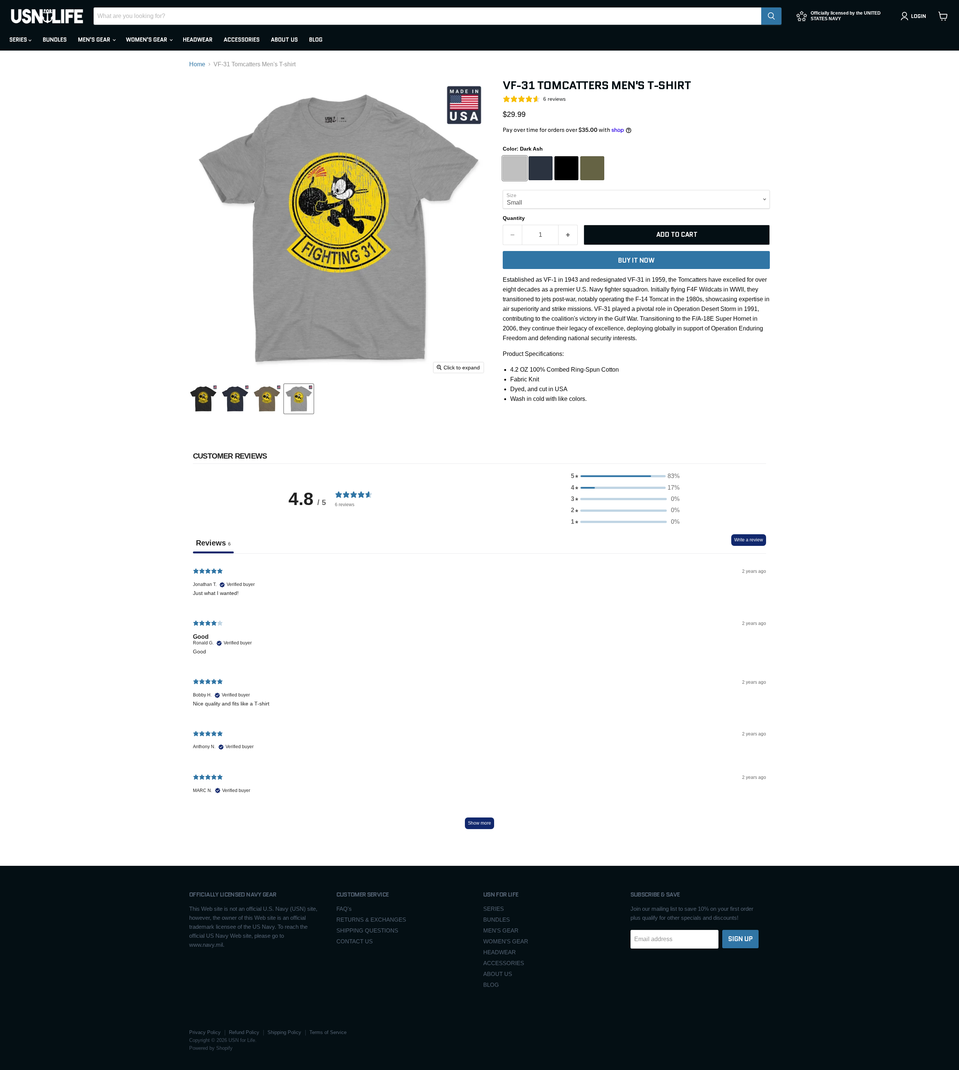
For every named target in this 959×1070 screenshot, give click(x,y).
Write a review (748, 539)
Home (197, 64)
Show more (479, 823)
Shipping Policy (284, 1032)
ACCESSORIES (242, 40)
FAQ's (344, 909)
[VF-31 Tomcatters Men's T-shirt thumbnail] (203, 399)
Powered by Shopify (211, 1048)
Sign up (740, 938)
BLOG (316, 40)
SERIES (18, 40)
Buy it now (636, 260)
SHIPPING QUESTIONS (367, 930)
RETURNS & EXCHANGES (371, 919)
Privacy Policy (205, 1032)
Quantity (514, 218)
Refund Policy (244, 1032)
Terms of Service (328, 1032)
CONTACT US (354, 941)
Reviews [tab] (213, 543)
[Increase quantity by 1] (568, 235)
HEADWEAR (197, 40)
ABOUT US (284, 40)
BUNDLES (55, 40)
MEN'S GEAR (95, 40)
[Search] (771, 16)
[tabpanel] (479, 698)
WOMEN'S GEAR (147, 40)
